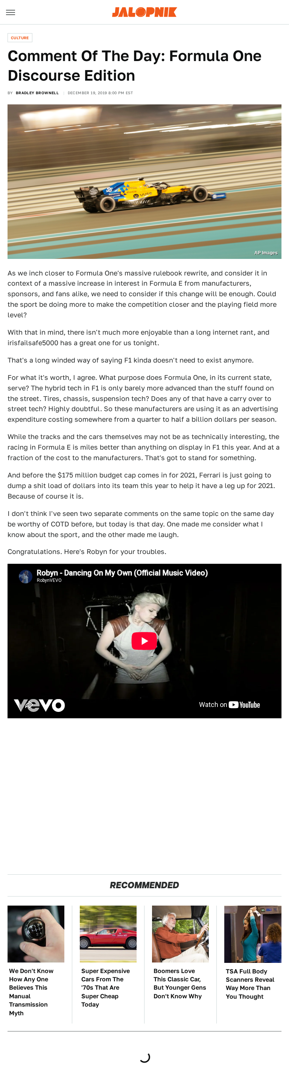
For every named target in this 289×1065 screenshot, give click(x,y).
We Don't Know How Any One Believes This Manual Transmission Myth (31, 992)
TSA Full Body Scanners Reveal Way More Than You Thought (250, 984)
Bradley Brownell (37, 92)
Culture (20, 37)
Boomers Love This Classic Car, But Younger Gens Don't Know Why (180, 983)
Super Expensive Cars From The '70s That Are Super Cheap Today (105, 987)
